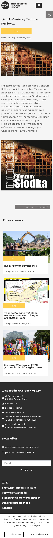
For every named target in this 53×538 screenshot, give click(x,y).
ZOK (5, 482)
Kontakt (7, 508)
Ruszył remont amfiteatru (20, 265)
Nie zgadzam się (39, 534)
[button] (49, 14)
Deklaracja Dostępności (16, 503)
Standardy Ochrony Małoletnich (21, 498)
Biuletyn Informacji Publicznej (19, 488)
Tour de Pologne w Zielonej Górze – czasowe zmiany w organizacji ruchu (21, 315)
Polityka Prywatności (14, 493)
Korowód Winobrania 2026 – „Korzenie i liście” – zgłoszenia (23, 366)
